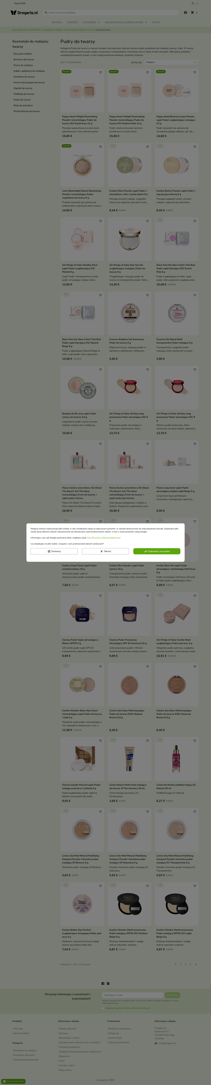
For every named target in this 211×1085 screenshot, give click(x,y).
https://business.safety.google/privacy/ (103, 537)
